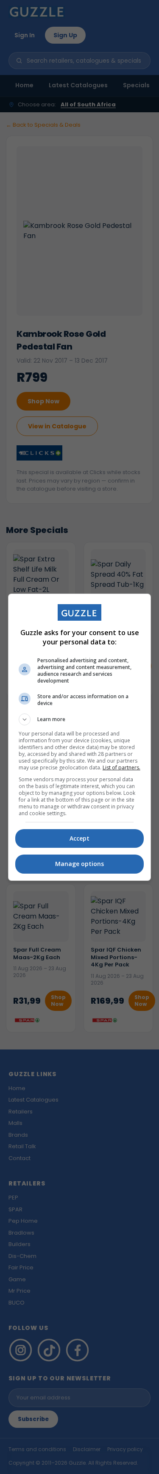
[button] (80, 719)
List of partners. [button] (121, 767)
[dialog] (79, 737)
